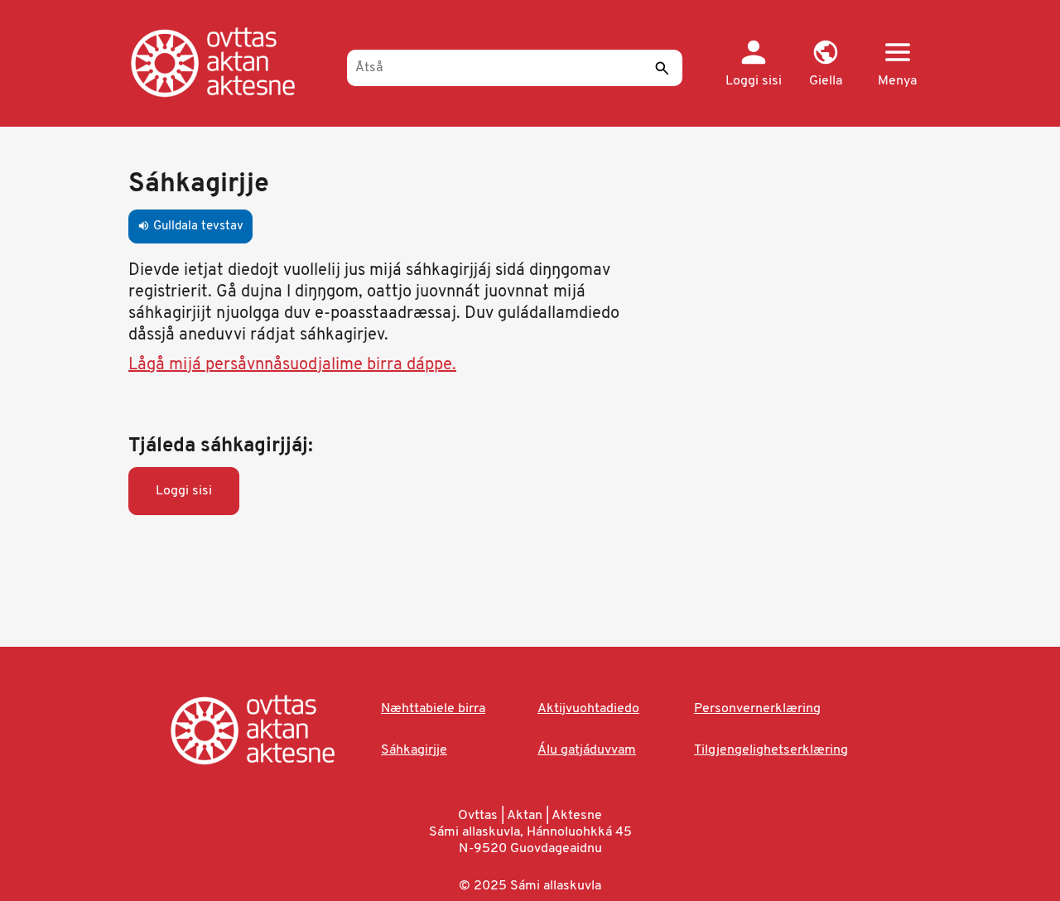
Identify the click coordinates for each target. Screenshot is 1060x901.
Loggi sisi (184, 491)
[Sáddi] (661, 67)
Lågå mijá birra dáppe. (292, 365)
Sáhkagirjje (414, 750)
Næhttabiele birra (433, 709)
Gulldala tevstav (190, 226)
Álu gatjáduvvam (586, 750)
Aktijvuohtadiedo (588, 709)
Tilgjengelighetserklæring (771, 750)
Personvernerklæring (757, 709)
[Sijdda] (229, 62)
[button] (825, 64)
